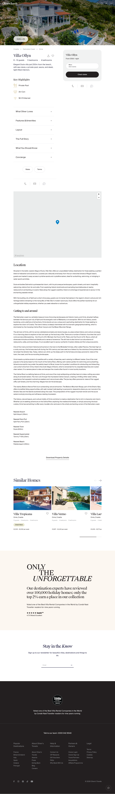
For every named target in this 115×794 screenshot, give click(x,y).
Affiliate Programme (75, 763)
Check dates (82, 74)
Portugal (16, 765)
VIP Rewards (54, 755)
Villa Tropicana (22, 514)
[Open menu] (111, 3)
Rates (28, 169)
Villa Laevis (97, 514)
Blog (33, 765)
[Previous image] (17, 498)
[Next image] (47, 498)
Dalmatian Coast (29, 49)
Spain (15, 760)
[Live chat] (44, 183)
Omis (41, 49)
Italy (15, 757)
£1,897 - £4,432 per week (59, 529)
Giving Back (36, 763)
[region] (57, 224)
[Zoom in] (98, 194)
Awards (34, 757)
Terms (39, 169)
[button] (108, 788)
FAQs (52, 760)
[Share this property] (48, 56)
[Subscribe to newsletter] (71, 664)
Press (34, 760)
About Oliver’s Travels (37, 753)
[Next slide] (100, 480)
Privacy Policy (92, 752)
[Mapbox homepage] (19, 255)
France (16, 752)
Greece (16, 763)
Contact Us (54, 752)
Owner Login (72, 752)
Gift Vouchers (55, 757)
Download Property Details (57, 457)
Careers (35, 768)
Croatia (16, 49)
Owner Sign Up (73, 755)
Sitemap (90, 757)
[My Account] (106, 3)
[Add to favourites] (53, 56)
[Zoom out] (98, 197)
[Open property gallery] (57, 22)
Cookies (89, 755)
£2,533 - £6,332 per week (21, 529)
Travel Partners (73, 757)
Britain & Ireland (19, 755)
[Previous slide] (96, 480)
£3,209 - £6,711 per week (98, 529)
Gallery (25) (21, 39)
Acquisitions (72, 760)
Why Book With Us (56, 763)
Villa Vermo (59, 514)
